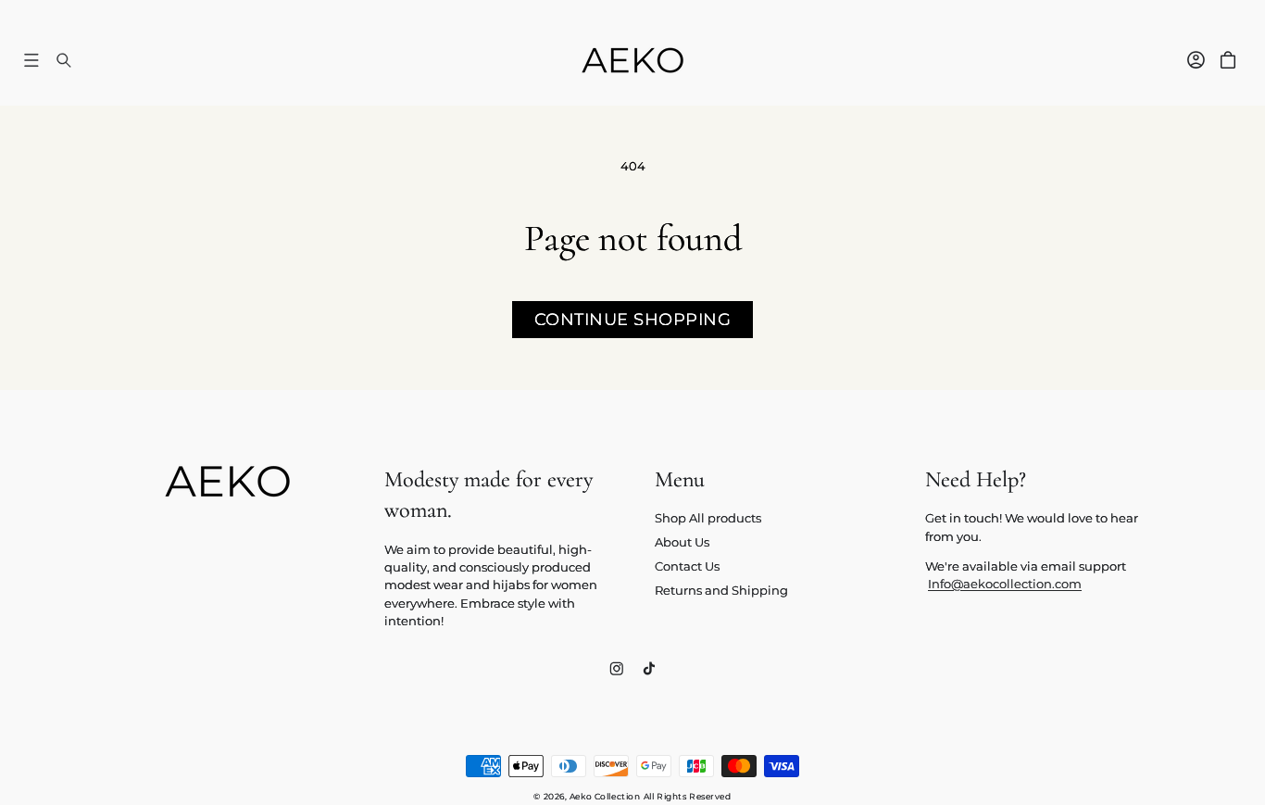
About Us (682, 542)
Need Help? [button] (975, 479)
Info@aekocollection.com (1005, 584)
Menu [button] (680, 479)
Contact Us (687, 566)
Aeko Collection (605, 796)
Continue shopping (633, 319)
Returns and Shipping (721, 590)
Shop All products (708, 518)
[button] (31, 60)
